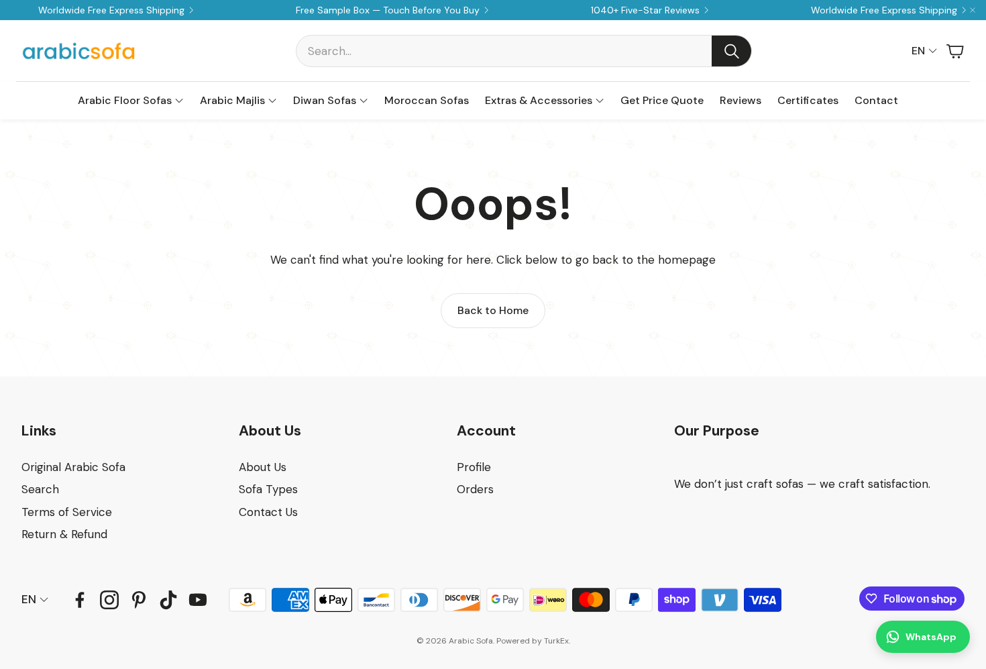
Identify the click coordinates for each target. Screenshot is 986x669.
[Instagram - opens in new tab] (109, 599)
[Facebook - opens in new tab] (79, 599)
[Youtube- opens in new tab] (197, 599)
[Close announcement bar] (973, 10)
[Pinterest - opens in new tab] (138, 599)
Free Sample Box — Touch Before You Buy (388, 10)
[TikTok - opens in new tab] (168, 599)
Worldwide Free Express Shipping (111, 10)
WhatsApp (931, 637)
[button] (523, 51)
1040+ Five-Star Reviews (645, 10)
